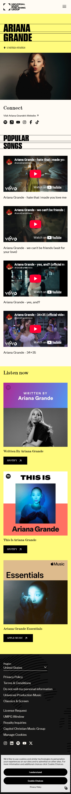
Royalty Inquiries (14, 722)
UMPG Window (13, 716)
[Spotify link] (18, 743)
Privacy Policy (13, 677)
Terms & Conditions (17, 683)
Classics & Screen (16, 701)
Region (7, 663)
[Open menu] (64, 7)
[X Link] (31, 743)
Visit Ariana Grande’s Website (19, 115)
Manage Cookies (15, 734)
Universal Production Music (22, 695)
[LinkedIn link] (12, 743)
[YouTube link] (24, 743)
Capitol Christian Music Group (24, 728)
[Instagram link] (5, 743)
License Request (15, 710)
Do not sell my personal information (28, 689)
